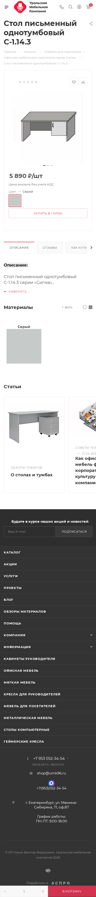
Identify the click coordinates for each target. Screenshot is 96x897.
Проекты (13, 588)
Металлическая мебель (28, 718)
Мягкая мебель (19, 682)
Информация (17, 647)
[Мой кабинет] (79, 7)
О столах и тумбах (32, 474)
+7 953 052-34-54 (49, 758)
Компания (14, 635)
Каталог (12, 552)
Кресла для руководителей (32, 694)
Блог (9, 599)
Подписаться (74, 531)
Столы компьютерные (26, 730)
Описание (19, 247)
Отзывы (50, 247)
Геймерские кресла (24, 741)
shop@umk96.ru (51, 773)
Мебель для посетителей (30, 706)
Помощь (12, 623)
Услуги (11, 576)
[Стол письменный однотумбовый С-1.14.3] (48, 127)
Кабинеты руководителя (29, 659)
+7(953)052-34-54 (51, 788)
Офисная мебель (21, 670)
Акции (10, 564)
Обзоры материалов (25, 611)
